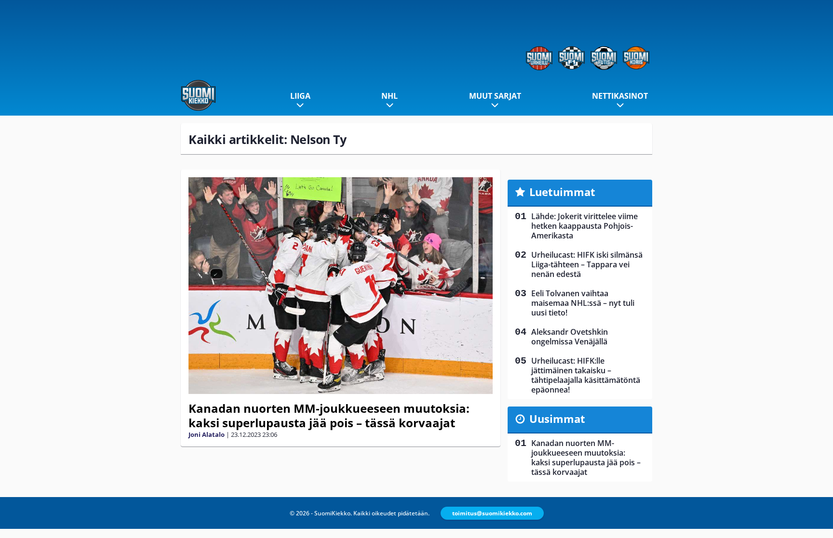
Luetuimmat (562, 191)
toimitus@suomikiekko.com (492, 513)
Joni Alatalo (206, 434)
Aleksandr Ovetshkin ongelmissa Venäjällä (569, 337)
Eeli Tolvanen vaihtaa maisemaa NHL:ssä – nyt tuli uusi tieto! (582, 303)
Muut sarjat (495, 96)
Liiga (300, 96)
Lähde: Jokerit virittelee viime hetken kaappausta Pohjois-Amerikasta (584, 226)
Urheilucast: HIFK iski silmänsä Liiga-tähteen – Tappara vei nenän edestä (587, 264)
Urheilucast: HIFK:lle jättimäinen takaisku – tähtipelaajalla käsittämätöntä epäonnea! (585, 375)
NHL (389, 96)
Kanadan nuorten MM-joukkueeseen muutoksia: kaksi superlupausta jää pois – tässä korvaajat (329, 415)
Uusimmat (557, 418)
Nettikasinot (620, 96)
